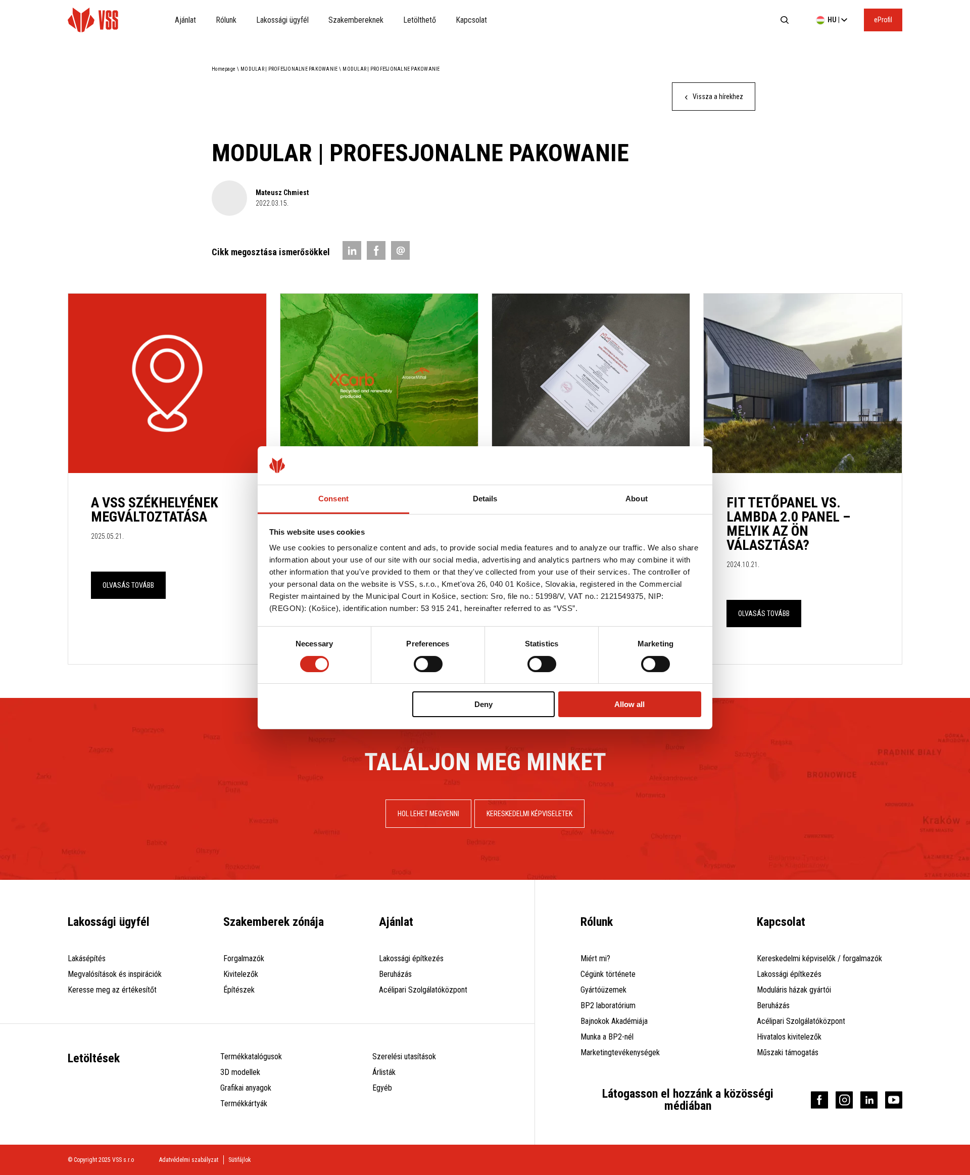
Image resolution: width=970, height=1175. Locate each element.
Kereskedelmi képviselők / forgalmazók (819, 958)
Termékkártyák (243, 1103)
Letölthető (419, 20)
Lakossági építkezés (411, 958)
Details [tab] (485, 498)
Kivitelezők (240, 974)
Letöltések (94, 1058)
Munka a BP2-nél (607, 1037)
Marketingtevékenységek (620, 1052)
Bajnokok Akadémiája (614, 1021)
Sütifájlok (239, 1159)
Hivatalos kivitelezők (789, 1037)
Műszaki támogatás (787, 1052)
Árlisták (384, 1072)
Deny (483, 704)
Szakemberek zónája (273, 922)
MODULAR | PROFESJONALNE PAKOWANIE (288, 69)
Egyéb (382, 1088)
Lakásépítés (87, 958)
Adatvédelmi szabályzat (188, 1159)
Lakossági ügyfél (282, 20)
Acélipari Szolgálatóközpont (423, 990)
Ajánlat (185, 20)
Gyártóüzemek (603, 990)
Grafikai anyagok (245, 1088)
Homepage (223, 69)
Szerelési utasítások (404, 1056)
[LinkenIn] (352, 250)
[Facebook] (376, 250)
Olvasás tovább (128, 585)
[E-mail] (400, 250)
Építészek (239, 990)
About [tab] (636, 498)
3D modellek (240, 1072)
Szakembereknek (355, 20)
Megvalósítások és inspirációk (115, 974)
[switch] (428, 664)
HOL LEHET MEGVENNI (428, 814)
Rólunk (226, 20)
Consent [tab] (333, 498)
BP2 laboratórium (608, 1005)
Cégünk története (608, 974)
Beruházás (395, 974)
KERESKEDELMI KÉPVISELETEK (529, 814)
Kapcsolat (471, 20)
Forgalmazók (243, 958)
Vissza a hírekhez (717, 96)
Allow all (629, 704)
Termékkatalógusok (251, 1056)
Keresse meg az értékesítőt (112, 990)
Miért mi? (595, 958)
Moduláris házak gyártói (794, 990)
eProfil (883, 20)
